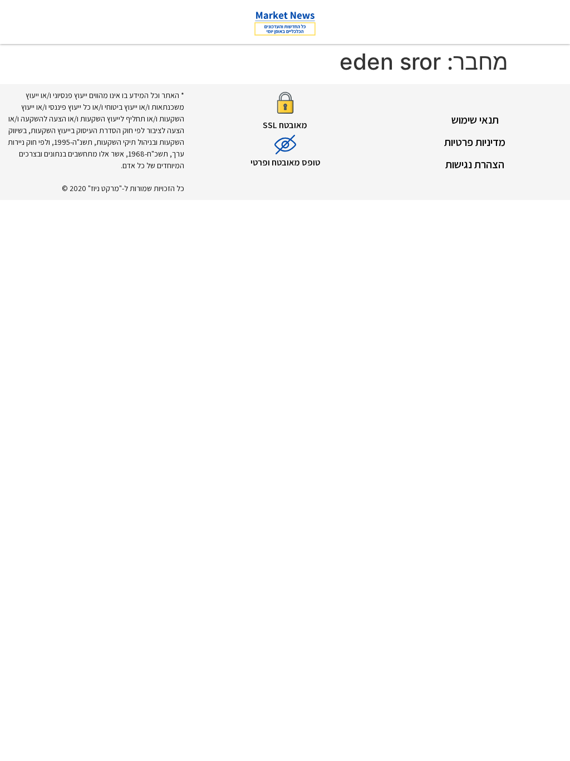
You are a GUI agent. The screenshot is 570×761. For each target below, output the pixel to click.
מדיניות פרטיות (474, 142)
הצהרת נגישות (474, 164)
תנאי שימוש (475, 120)
